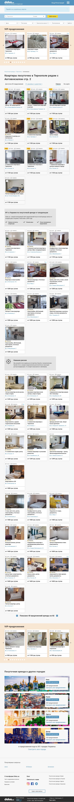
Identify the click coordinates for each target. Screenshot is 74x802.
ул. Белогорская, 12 (11, 395)
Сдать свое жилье (37, 791)
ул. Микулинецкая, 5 (33, 317)
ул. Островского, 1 (11, 252)
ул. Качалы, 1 (32, 425)
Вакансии (7, 784)
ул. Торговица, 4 (32, 136)
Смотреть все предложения (55, 688)
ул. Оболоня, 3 (10, 140)
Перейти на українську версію (16, 9)
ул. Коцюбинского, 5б (56, 395)
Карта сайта (52, 800)
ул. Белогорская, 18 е (12, 281)
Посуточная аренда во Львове (57, 778)
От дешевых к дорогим (33, 84)
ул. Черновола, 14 (11, 650)
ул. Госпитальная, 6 (11, 516)
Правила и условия (10, 782)
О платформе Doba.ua (12, 776)
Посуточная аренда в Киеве (56, 776)
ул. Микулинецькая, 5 (56, 253)
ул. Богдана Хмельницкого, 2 (58, 285)
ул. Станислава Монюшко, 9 (35, 252)
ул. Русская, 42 (54, 136)
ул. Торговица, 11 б (33, 648)
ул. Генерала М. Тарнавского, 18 (58, 425)
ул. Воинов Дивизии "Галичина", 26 (37, 109)
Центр (6, 766)
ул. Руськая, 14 (10, 453)
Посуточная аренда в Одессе (56, 781)
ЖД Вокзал (29, 766)
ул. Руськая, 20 (54, 168)
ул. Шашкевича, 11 (11, 53)
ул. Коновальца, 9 (11, 313)
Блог (28, 776)
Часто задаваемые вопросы (12, 779)
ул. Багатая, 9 (10, 606)
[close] (67, 9)
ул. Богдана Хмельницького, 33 (36, 548)
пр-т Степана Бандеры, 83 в (13, 195)
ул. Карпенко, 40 (10, 425)
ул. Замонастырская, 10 (56, 455)
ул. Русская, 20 (32, 578)
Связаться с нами (33, 779)
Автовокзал (51, 766)
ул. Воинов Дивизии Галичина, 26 (14, 107)
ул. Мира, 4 (53, 514)
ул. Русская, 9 (54, 546)
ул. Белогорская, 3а (11, 483)
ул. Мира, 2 (31, 283)
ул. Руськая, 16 (10, 168)
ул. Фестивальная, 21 (34, 53)
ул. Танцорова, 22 (55, 315)
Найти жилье (52, 16)
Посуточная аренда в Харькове (57, 784)
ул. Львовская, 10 (11, 578)
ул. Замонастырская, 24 (56, 107)
